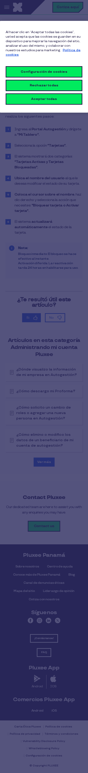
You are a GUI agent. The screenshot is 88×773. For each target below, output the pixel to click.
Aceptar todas (44, 99)
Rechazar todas (44, 85)
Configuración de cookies (44, 72)
